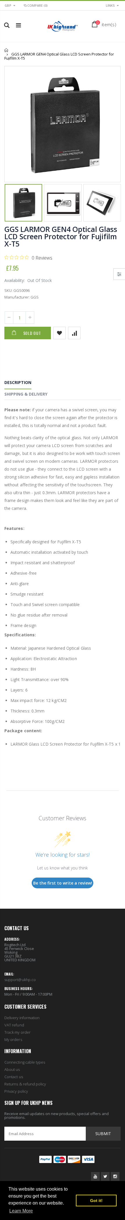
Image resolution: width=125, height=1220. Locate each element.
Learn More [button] (21, 1210)
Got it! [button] (96, 1200)
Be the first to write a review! (62, 883)
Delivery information (22, 1017)
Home (6, 50)
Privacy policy (16, 1091)
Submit (103, 1133)
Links (110, 5)
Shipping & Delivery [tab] (25, 394)
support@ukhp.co (20, 979)
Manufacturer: (17, 297)
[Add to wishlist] (59, 333)
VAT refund (14, 1025)
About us (12, 1069)
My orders (13, 1039)
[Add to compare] (74, 333)
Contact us (13, 1076)
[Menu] (18, 25)
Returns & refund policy (25, 1084)
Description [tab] (17, 382)
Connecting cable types (24, 1062)
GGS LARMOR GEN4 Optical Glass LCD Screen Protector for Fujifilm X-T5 (60, 236)
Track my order (17, 1032)
